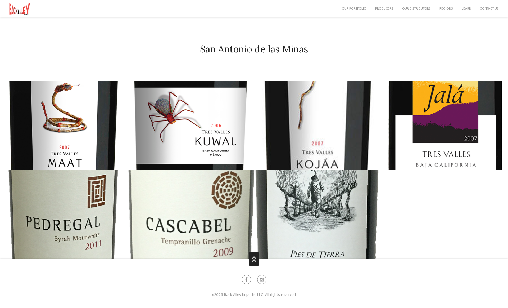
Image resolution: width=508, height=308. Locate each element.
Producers (384, 8)
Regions (446, 8)
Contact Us (489, 8)
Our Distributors (416, 8)
